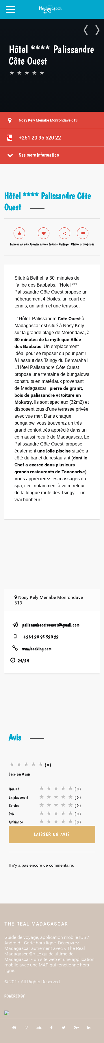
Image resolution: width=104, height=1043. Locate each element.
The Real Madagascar (36, 924)
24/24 (23, 660)
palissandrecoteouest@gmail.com (50, 625)
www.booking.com (36, 648)
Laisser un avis (52, 834)
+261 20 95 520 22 (40, 138)
